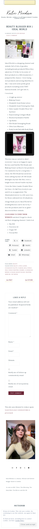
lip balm (12, 272)
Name (11, 342)
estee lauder (23, 266)
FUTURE (29, 280)
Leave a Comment (11, 35)
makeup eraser (20, 272)
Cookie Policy (19, 520)
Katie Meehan (19, 13)
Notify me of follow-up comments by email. (17, 374)
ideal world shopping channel (15, 270)
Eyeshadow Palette (11, 268)
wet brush (14, 274)
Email (11, 351)
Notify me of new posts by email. (18, 385)
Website (11, 360)
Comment (12, 313)
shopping (28, 272)
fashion (20, 268)
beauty (16, 266)
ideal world (28, 268)
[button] (15, 147)
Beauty (15, 263)
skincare (8, 274)
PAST (9, 280)
